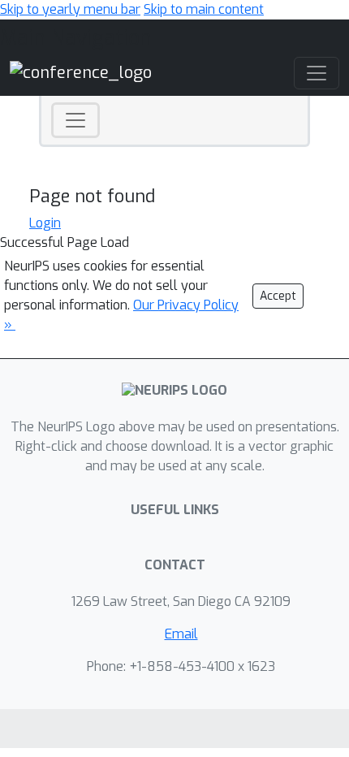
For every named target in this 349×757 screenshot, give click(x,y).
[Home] (81, 73)
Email (181, 633)
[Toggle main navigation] (316, 73)
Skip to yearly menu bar (70, 9)
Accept (278, 296)
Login (45, 222)
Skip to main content (204, 9)
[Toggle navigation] (75, 120)
